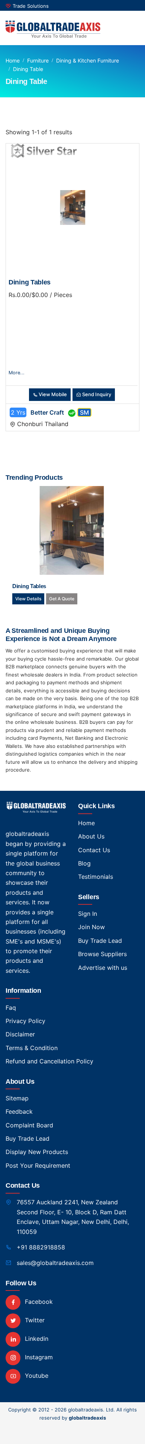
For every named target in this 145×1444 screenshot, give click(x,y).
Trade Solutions (31, 6)
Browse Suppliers (102, 954)
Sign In (87, 913)
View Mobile (52, 394)
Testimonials (95, 876)
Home (13, 60)
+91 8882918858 (41, 1247)
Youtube (35, 1375)
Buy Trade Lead (100, 940)
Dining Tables (30, 282)
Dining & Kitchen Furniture (87, 60)
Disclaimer (20, 1034)
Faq (11, 1007)
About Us (91, 836)
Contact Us (94, 850)
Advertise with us (102, 967)
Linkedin (35, 1338)
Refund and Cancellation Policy (49, 1061)
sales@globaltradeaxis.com (55, 1262)
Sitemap (17, 1098)
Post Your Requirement (38, 1165)
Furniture (38, 60)
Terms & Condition (32, 1048)
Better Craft (47, 412)
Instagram (38, 1357)
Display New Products (37, 1151)
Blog (84, 863)
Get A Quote (61, 598)
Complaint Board (29, 1125)
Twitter (34, 1320)
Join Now (91, 927)
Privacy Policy (25, 1021)
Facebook (38, 1301)
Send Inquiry (96, 394)
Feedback (19, 1111)
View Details (28, 598)
